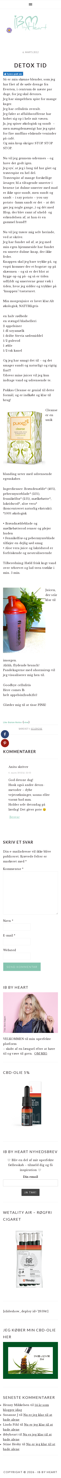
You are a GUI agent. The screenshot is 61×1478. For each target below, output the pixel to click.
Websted (9, 950)
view (26, 722)
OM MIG (40, 1053)
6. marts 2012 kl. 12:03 (19, 773)
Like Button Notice (12, 722)
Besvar (14, 817)
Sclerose (36, 728)
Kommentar (13, 869)
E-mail (9, 935)
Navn (8, 920)
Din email (30, 1176)
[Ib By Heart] (30, 32)
